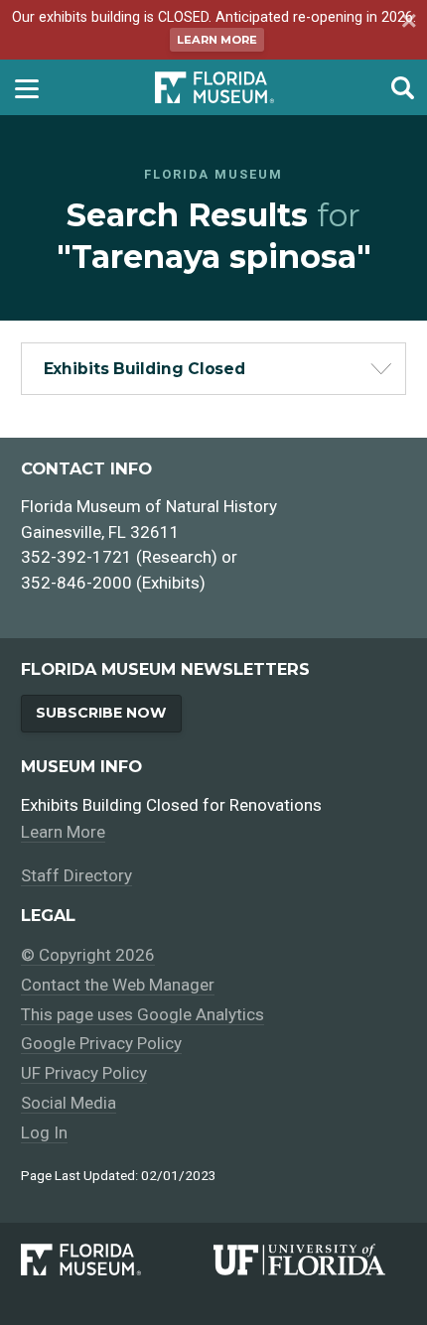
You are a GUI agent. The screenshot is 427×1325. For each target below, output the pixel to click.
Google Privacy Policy (101, 1043)
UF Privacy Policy (84, 1073)
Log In (44, 1132)
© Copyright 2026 (88, 955)
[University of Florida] (310, 1259)
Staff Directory (76, 875)
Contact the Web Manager (117, 984)
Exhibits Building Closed (145, 368)
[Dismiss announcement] (406, 23)
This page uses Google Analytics (142, 1014)
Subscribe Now (101, 713)
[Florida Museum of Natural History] (117, 1259)
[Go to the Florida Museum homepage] (214, 86)
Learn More (217, 40)
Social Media (68, 1103)
